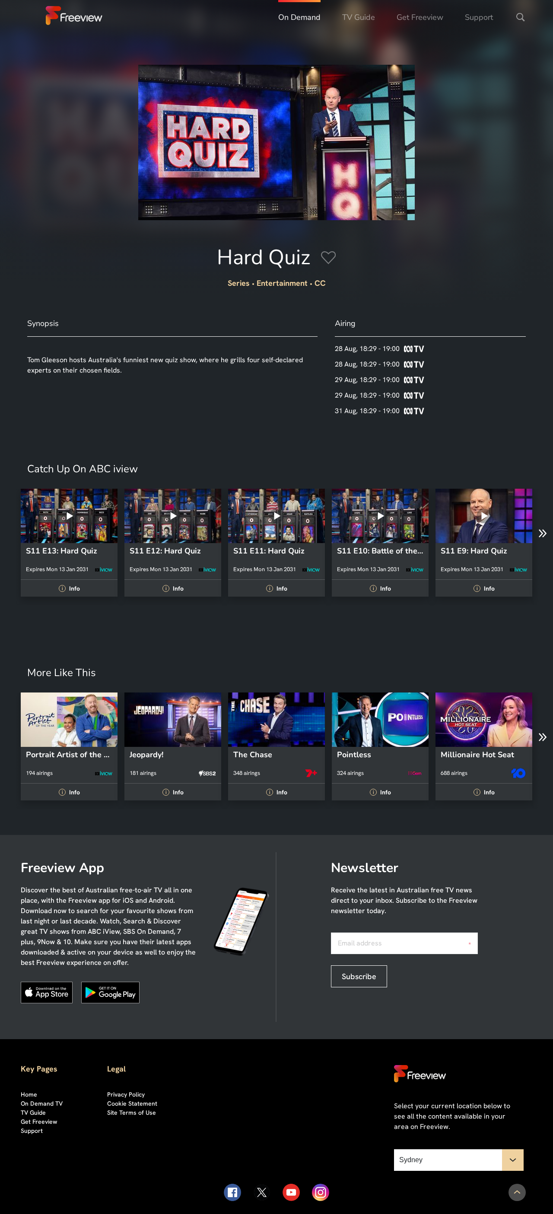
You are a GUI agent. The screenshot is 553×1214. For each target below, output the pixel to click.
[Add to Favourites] (328, 259)
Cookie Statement (132, 1103)
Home (29, 1094)
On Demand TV (42, 1103)
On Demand (299, 17)
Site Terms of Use (131, 1112)
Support (479, 17)
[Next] (542, 533)
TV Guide (358, 17)
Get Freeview (420, 17)
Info (70, 588)
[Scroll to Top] (517, 1192)
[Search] (520, 17)
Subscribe (359, 976)
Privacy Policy (126, 1094)
